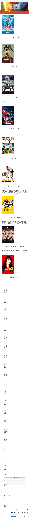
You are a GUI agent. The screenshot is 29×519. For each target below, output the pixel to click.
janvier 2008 (5, 427)
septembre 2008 (6, 420)
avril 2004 (5, 468)
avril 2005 (5, 457)
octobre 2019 (5, 320)
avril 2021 (5, 309)
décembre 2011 (5, 385)
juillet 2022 (5, 301)
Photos (4, 504)
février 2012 (5, 383)
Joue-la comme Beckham (14, 186)
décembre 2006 (5, 439)
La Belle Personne (14, 277)
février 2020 (5, 317)
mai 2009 (5, 413)
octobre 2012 (5, 376)
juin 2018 (5, 326)
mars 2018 (5, 329)
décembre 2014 (5, 355)
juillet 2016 (5, 339)
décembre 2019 (5, 318)
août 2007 (5, 432)
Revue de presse (5, 505)
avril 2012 (5, 381)
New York (5, 503)
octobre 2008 (5, 419)
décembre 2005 (5, 450)
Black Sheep (14, 97)
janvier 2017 (5, 336)
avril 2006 (5, 446)
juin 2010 (5, 401)
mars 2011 (5, 393)
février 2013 (5, 372)
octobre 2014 (5, 357)
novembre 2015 (5, 345)
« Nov (4, 485)
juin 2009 (5, 412)
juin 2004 (5, 466)
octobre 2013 (5, 365)
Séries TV (5, 506)
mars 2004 (5, 469)
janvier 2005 (5, 460)
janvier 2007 (5, 438)
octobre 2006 (5, 441)
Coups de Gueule (6, 497)
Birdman (14, 66)
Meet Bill (14, 158)
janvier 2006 (5, 449)
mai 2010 (5, 402)
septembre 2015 (5, 347)
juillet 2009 (5, 411)
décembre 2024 (5, 288)
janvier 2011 (5, 395)
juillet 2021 (5, 306)
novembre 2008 (5, 418)
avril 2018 (5, 328)
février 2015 (5, 353)
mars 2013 (5, 371)
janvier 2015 (5, 354)
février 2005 (5, 459)
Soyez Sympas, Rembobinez (14, 217)
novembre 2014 (5, 356)
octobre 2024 (5, 290)
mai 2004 (5, 467)
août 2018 (5, 325)
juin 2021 (5, 307)
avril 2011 (5, 392)
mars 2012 (5, 382)
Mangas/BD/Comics (6, 502)
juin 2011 (4, 390)
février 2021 (5, 311)
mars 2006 (5, 447)
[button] (27, 509)
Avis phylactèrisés (6, 493)
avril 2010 (5, 403)
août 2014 (5, 358)
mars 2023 (5, 298)
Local (4, 501)
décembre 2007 (5, 428)
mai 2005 (5, 456)
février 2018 (5, 330)
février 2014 (5, 362)
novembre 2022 (5, 300)
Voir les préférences (25, 516)
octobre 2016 (5, 337)
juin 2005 (5, 455)
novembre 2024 (5, 289)
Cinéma (4, 496)
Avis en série (5, 492)
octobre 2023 (5, 293)
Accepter (13, 516)
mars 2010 (5, 404)
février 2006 (5, 448)
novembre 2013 (5, 364)
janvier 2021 (5, 312)
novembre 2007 (5, 429)
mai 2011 (5, 391)
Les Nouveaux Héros (14, 128)
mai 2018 (5, 327)
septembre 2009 (6, 409)
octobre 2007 (5, 430)
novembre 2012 (5, 375)
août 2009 (5, 410)
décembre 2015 (5, 344)
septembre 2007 (6, 431)
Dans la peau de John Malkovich (14, 246)
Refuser (19, 516)
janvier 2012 (5, 384)
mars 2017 (5, 334)
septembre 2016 (5, 338)
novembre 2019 (5, 319)
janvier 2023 (5, 299)
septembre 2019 (5, 321)
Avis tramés (5, 494)
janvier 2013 (5, 373)
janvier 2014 (5, 363)
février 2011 (5, 394)
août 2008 (5, 421)
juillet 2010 (5, 400)
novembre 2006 (5, 440)
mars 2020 (5, 316)
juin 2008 (5, 423)
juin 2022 (5, 302)
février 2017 (5, 335)
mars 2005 (5, 458)
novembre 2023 (5, 292)
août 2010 (5, 399)
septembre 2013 (5, 366)
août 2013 (5, 367)
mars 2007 (5, 436)
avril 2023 (5, 297)
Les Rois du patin (14, 37)
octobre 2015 (5, 346)
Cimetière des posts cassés (7, 495)
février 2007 (5, 437)
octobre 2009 (5, 408)
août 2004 (5, 464)
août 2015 (5, 348)
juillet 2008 (5, 422)
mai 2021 (5, 308)
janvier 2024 (5, 291)
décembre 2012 (5, 374)
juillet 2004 (5, 465)
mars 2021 (5, 310)
